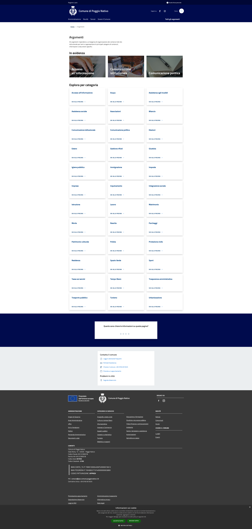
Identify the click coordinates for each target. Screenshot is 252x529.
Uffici (70, 424)
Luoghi (158, 434)
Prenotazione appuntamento (77, 496)
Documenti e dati (74, 438)
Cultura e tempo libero (104, 420)
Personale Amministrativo (77, 434)
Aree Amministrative (75, 420)
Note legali (100, 503)
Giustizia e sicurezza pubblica (136, 420)
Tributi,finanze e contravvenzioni (137, 424)
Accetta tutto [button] (118, 521)
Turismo (100, 438)
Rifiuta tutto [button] (134, 521)
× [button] (250, 507)
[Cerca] (181, 11)
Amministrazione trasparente (107, 496)
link (145, 517)
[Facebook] (159, 11)
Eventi (158, 437)
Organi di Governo (74, 417)
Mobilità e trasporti (103, 441)
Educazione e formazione (134, 417)
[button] (126, 525)
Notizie (158, 417)
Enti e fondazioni (73, 427)
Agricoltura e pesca (132, 438)
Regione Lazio (72, 2)
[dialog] (126, 517)
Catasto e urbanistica (104, 434)
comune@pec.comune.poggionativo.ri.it (85, 479)
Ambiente (129, 427)
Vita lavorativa (102, 424)
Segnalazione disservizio (76, 499)
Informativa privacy (103, 499)
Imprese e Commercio (104, 427)
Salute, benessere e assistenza (136, 431)
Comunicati (159, 420)
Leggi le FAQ (72, 503)
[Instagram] (164, 11)
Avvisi (158, 424)
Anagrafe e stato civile (104, 417)
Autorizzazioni (131, 434)
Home (72, 27)
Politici (70, 431)
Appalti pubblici (102, 431)
